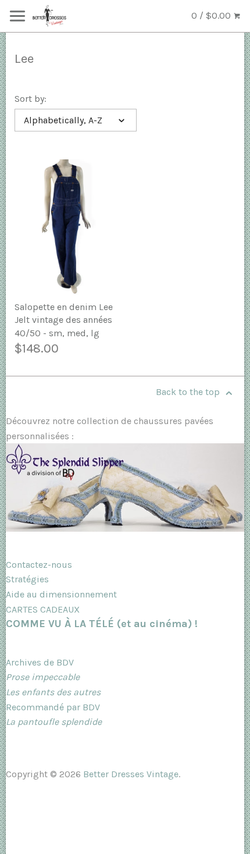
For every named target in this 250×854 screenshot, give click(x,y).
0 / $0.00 (212, 15)
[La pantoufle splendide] (125, 528)
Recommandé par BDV (53, 707)
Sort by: (31, 98)
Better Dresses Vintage (130, 774)
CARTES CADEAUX (43, 609)
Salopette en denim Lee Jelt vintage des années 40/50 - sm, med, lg (64, 320)
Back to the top (189, 391)
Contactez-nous (39, 564)
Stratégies (27, 579)
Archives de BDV (40, 662)
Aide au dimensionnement (61, 594)
